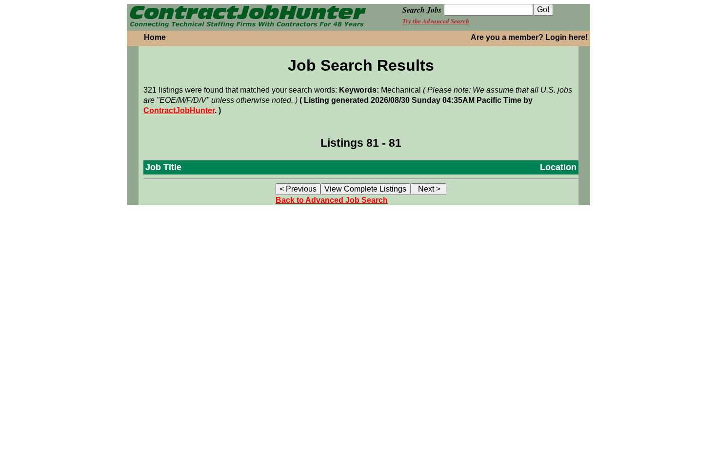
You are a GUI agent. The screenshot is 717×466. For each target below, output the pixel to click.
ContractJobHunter (179, 110)
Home (155, 37)
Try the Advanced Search (435, 21)
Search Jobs (421, 9)
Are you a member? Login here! (529, 37)
